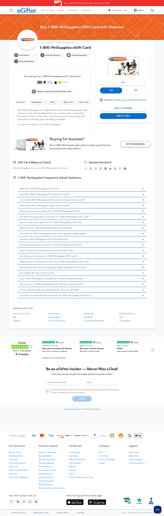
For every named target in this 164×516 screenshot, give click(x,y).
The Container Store (57, 321)
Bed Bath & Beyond (127, 314)
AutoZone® (88, 314)
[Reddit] (110, 169)
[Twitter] (96, 169)
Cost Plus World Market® (94, 321)
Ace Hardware (54, 314)
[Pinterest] (101, 169)
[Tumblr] (115, 169)
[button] (139, 10)
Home (42, 43)
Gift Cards (50, 43)
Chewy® (16, 321)
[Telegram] (125, 169)
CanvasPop (88, 317)
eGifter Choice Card (21, 314)
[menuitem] (82, 189)
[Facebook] (91, 169)
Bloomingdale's (54, 317)
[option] (111, 90)
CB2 (121, 317)
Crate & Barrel (125, 321)
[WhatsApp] (120, 169)
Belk (14, 317)
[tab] (47, 10)
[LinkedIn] (105, 169)
